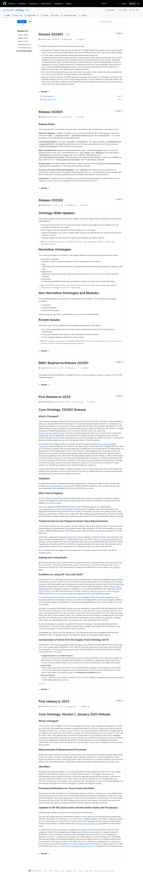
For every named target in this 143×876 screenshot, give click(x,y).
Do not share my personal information (104, 871)
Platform (12, 3)
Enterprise (58, 3)
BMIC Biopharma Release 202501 (63, 363)
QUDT (85, 446)
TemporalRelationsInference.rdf (73, 509)
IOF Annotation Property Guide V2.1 (81, 846)
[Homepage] (4, 3)
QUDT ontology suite (46, 591)
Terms (45, 871)
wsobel (43, 39)
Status (62, 871)
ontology (20, 10)
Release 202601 (51, 112)
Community (69, 871)
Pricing (68, 3)
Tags (29, 21)
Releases (22, 21)
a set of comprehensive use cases (58, 486)
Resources (33, 3)
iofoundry (9, 10)
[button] (81, 91)
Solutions (22, 3)
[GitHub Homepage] (29, 871)
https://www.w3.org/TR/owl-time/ (51, 433)
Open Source (46, 3)
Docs (74, 871)
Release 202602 (51, 34)
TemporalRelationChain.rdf (48, 509)
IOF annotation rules (62, 649)
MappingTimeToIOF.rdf (67, 537)
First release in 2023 (54, 701)
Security (56, 871)
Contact (80, 871)
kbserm (43, 706)
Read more (42, 683)
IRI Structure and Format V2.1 (87, 823)
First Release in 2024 (54, 397)
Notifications (111, 10)
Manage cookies (88, 871)
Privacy (51, 871)
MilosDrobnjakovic (47, 402)
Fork (123, 10)
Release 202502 (51, 200)
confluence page (54, 503)
